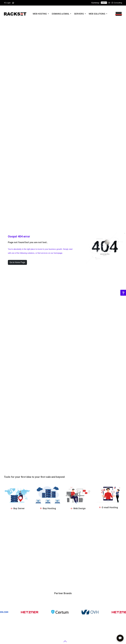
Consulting (118, 3)
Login (8, 3)
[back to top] (65, 641)
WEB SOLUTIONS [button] (97, 14)
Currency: (95, 3)
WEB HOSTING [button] (40, 14)
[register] (13, 3)
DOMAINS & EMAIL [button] (61, 14)
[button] (109, 3)
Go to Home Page (17, 262)
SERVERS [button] (79, 14)
